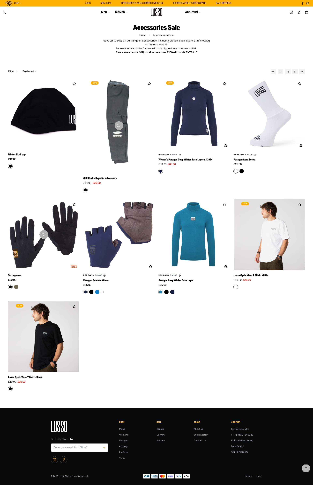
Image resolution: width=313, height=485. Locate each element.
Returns (160, 441)
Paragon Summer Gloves (96, 280)
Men (104, 12)
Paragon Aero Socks (244, 159)
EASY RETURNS (216, 3)
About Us (191, 12)
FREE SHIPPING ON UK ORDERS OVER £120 (135, 3)
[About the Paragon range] (179, 154)
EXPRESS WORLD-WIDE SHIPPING (182, 3)
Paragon (123, 441)
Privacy (248, 476)
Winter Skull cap (17, 154)
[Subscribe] (104, 447)
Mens (122, 429)
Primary (123, 446)
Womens (123, 435)
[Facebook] (63, 459)
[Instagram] (54, 459)
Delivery (160, 435)
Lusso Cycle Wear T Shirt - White (251, 275)
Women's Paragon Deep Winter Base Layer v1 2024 (185, 159)
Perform (123, 452)
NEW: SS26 (99, 3)
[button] (306, 12)
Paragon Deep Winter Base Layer (176, 280)
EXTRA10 (191, 52)
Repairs (160, 429)
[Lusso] (156, 12)
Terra (122, 458)
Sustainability (201, 435)
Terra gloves (14, 275)
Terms (259, 476)
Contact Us (200, 441)
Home (142, 35)
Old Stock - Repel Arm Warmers (100, 178)
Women (120, 12)
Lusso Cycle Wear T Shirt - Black (25, 377)
